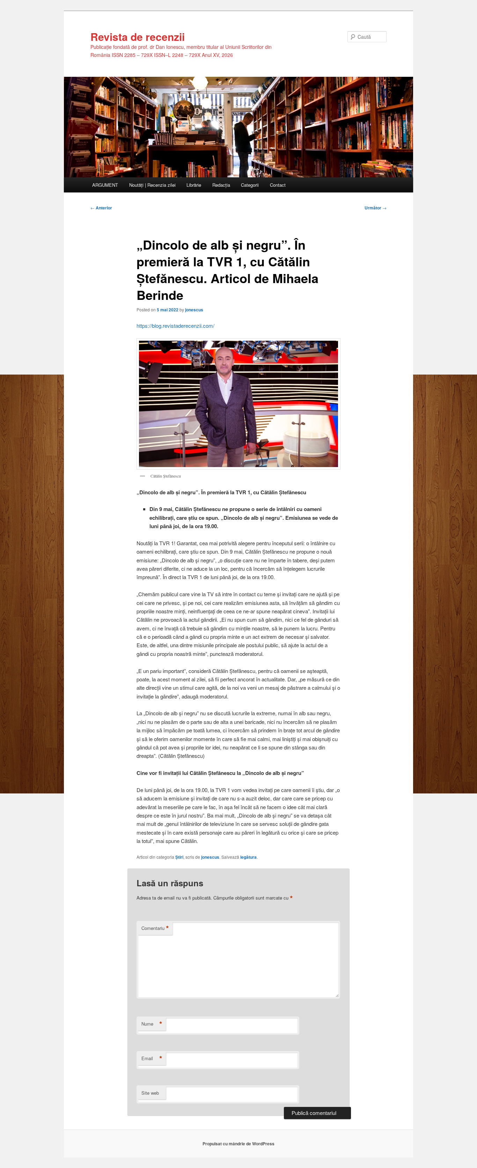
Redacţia (221, 185)
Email (151, 1058)
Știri (179, 857)
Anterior (101, 208)
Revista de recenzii (137, 36)
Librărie (193, 185)
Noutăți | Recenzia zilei (152, 185)
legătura (248, 857)
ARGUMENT (105, 185)
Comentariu (155, 928)
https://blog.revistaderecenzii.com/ (175, 325)
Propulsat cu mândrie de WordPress (238, 1143)
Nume (151, 1023)
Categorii (250, 185)
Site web (150, 1092)
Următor (376, 208)
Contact (278, 185)
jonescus (194, 309)
